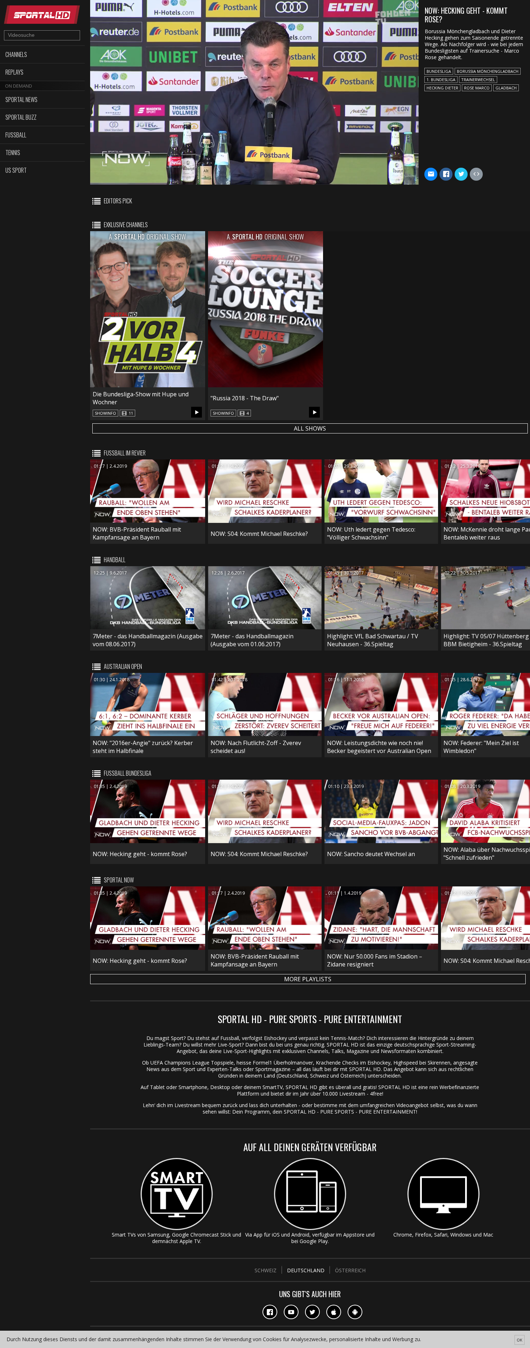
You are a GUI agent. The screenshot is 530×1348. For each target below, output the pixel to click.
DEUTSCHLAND (305, 1270)
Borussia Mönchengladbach (487, 71)
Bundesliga (439, 71)
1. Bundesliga (441, 79)
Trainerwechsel (478, 79)
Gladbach (506, 88)
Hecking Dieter (442, 88)
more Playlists (307, 979)
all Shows (310, 428)
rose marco (477, 88)
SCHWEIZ (266, 1270)
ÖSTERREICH (350, 1270)
